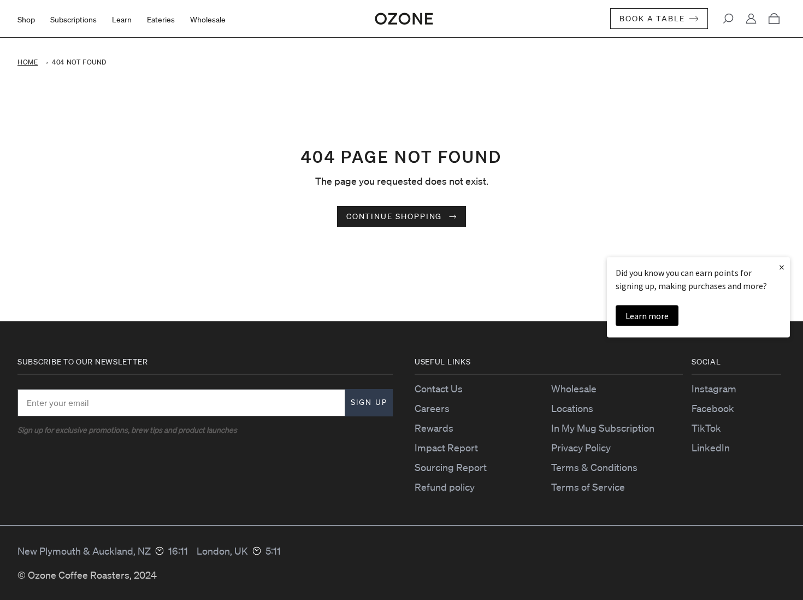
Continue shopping (395, 216)
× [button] (781, 267)
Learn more (647, 315)
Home (27, 62)
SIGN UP (369, 402)
